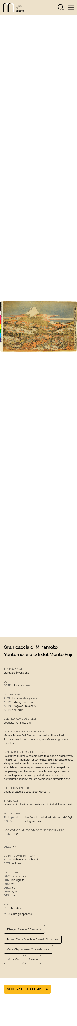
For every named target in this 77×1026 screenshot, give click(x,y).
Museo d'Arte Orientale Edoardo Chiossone (32, 939)
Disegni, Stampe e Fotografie (24, 929)
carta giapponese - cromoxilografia (28, 949)
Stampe (33, 959)
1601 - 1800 (13, 959)
